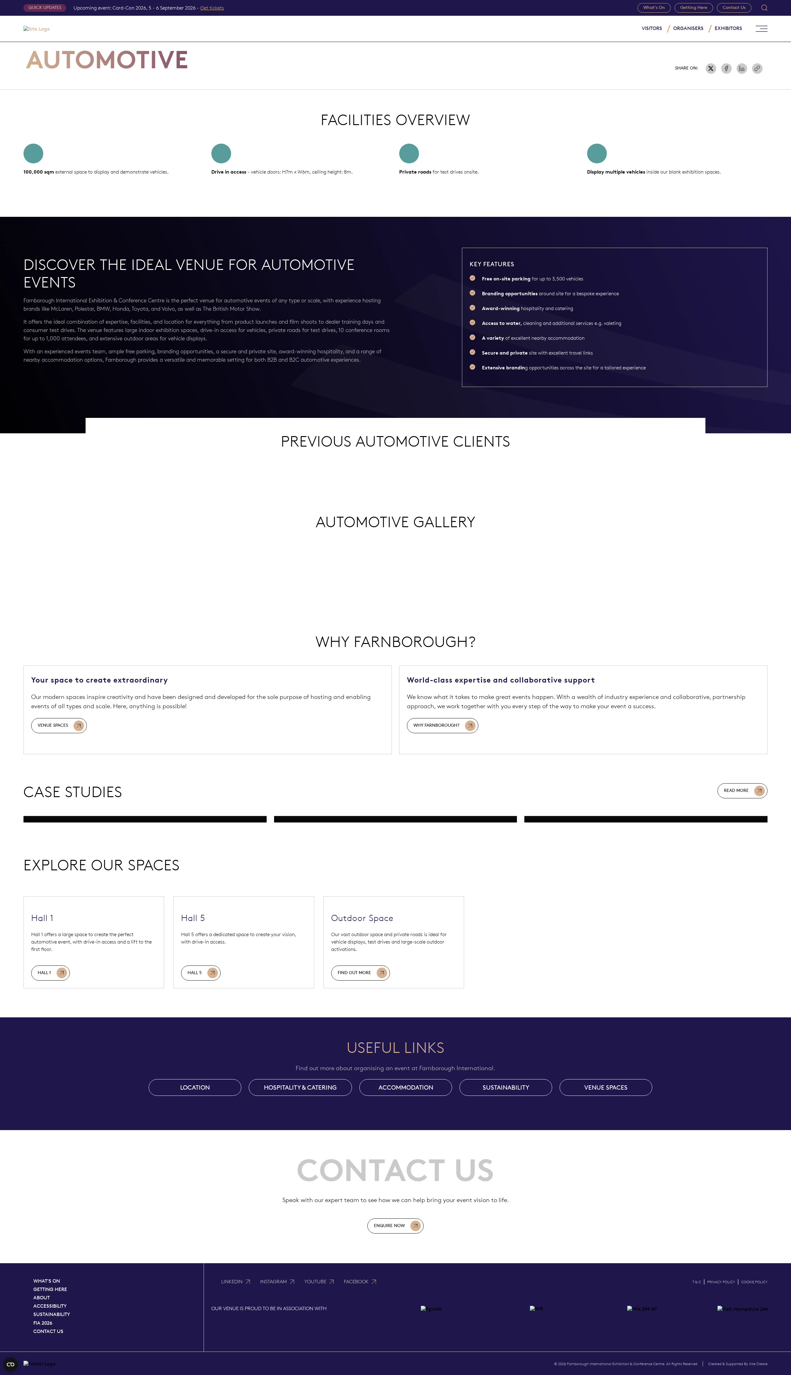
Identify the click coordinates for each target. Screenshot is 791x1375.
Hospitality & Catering (300, 1087)
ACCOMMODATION (406, 1087)
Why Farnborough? (436, 725)
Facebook (356, 1282)
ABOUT (41, 1298)
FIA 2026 (42, 1323)
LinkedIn (232, 1282)
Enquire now (389, 1225)
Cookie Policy (754, 1282)
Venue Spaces (53, 725)
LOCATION (195, 1087)
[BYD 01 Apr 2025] (395, 819)
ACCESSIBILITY (50, 1306)
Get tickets (212, 8)
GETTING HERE (50, 1289)
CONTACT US (48, 1331)
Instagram (273, 1282)
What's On (654, 7)
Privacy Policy (721, 1282)
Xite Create (758, 1363)
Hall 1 (44, 972)
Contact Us (734, 7)
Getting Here (693, 7)
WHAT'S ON (46, 1281)
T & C (696, 1282)
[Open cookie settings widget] (10, 1364)
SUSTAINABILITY (506, 1087)
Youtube (315, 1282)
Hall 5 (195, 972)
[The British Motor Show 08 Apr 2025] (145, 819)
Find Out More (354, 972)
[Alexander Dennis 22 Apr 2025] (646, 819)
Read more (736, 790)
